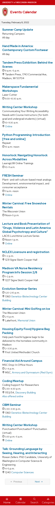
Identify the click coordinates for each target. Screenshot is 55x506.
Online (8, 126)
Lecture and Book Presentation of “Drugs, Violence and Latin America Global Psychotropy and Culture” (26, 228)
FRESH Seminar (12, 175)
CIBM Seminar (11, 405)
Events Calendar (23, 12)
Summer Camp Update (17, 30)
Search (34, 502)
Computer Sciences (22, 472)
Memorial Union (26, 320)
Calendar (21, 502)
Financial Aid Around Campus (22, 361)
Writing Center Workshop (19, 107)
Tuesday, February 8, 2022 (15, 22)
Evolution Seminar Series (19, 289)
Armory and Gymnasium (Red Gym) (32, 372)
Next (37, 481)
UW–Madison (19, 2)
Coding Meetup (13, 381)
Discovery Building (25, 392)
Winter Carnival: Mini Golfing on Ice (26, 309)
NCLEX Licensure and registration (25, 252)
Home (6, 502)
